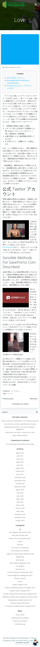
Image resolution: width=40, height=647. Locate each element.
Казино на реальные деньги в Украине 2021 (20, 588)
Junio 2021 (20, 459)
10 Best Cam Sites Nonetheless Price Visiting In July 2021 (20, 421)
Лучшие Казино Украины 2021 (20, 591)
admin (7, 67)
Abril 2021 (20, 465)
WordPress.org (20, 624)
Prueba (31, 444)
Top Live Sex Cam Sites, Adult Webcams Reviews (20, 424)
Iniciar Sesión (20, 615)
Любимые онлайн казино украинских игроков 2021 (20, 597)
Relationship (20, 557)
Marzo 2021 (20, 468)
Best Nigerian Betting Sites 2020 (20, 532)
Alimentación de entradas (20, 618)
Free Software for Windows (20, 551)
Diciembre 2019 (20, 514)
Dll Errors (20, 545)
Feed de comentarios (20, 621)
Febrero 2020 (20, 508)
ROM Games (20, 560)
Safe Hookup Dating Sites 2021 (20, 563)
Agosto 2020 (20, 490)
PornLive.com (8, 247)
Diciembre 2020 (20, 477)
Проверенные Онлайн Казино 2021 (20, 600)
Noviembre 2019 (20, 517)
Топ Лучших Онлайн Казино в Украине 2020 (20, 606)
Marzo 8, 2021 (16, 67)
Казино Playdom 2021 (20, 585)
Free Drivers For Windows (20, 548)
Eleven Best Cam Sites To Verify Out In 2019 (20, 432)
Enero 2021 (20, 474)
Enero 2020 (20, 511)
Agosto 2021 (20, 453)
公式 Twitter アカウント (16, 78)
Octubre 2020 (20, 484)
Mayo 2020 (20, 499)
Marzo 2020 (20, 505)
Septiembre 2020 (20, 487)
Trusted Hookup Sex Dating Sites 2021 (20, 572)
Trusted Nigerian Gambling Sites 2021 (20, 575)
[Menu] (35, 4)
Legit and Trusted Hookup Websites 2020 (20, 554)
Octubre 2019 (20, 521)
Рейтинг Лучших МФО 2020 (20, 603)
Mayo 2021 (20, 462)
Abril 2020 (20, 502)
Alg (20, 529)
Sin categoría (15, 391)
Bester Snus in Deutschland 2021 (20, 538)
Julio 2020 (20, 493)
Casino (20, 541)
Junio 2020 (20, 496)
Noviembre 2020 (20, 481)
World (20, 581)
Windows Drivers (20, 578)
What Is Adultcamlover (20, 435)
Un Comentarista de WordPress (16, 444)
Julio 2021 (20, 456)
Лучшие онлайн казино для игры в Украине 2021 (20, 594)
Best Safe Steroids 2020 (20, 535)
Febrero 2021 (20, 471)
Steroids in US (20, 569)
